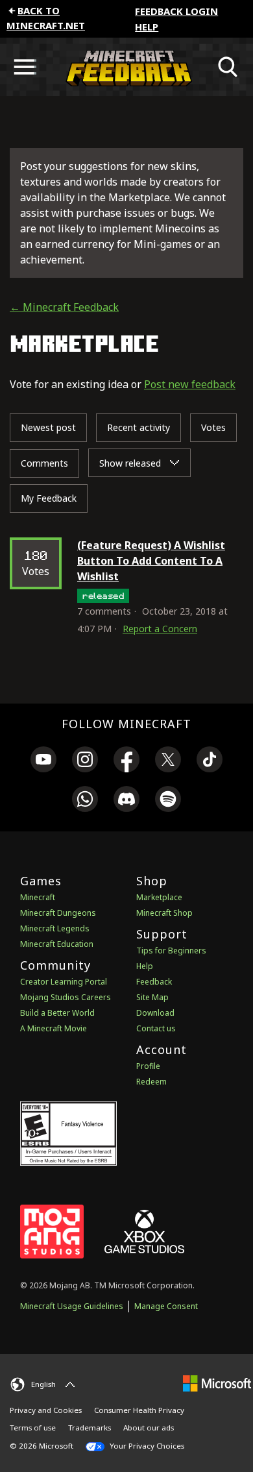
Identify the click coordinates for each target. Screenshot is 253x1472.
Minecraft (37, 897)
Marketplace (159, 897)
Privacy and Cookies (46, 1410)
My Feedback (49, 498)
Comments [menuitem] (44, 463)
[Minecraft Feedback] (126, 67)
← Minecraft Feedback (64, 307)
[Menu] (24, 67)
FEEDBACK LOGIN (176, 11)
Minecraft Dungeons (58, 912)
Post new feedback (189, 384)
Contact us (156, 1028)
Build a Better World (57, 1012)
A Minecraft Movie (53, 1028)
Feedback (154, 981)
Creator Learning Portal (63, 981)
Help (146, 26)
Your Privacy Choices (146, 1446)
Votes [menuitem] (213, 427)
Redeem (151, 1081)
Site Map (152, 997)
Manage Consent (166, 1306)
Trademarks (89, 1427)
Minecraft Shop (164, 912)
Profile (148, 1066)
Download (155, 1012)
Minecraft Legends (55, 928)
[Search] (228, 67)
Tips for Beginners (171, 950)
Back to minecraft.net (45, 18)
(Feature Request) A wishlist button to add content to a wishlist (151, 560)
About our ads (148, 1427)
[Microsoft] (217, 1383)
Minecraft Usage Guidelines (71, 1306)
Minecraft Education (56, 944)
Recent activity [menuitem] (138, 427)
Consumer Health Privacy (139, 1410)
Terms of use (33, 1427)
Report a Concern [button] (160, 628)
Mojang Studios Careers (65, 997)
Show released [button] (131, 463)
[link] (43, 761)
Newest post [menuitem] (48, 427)
